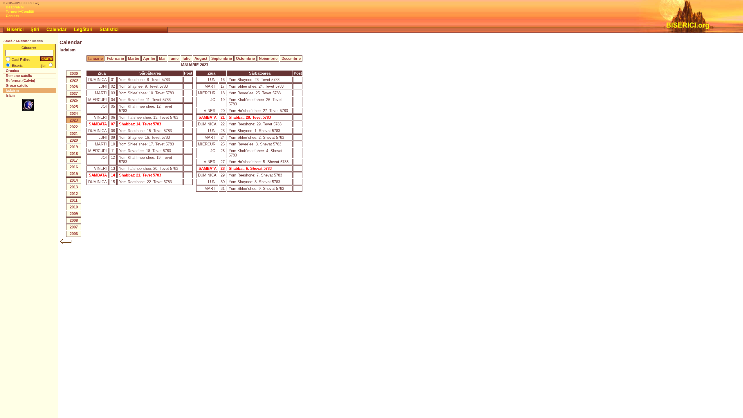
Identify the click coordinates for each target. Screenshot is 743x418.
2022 (74, 127)
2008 (74, 220)
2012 (74, 194)
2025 (74, 107)
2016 (74, 167)
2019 (74, 147)
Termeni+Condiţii (20, 12)
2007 (74, 227)
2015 (74, 174)
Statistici (109, 29)
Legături (83, 29)
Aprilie (149, 58)
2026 (74, 100)
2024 (74, 113)
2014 (74, 180)
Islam (10, 95)
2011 (73, 200)
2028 (74, 87)
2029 (74, 80)
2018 (74, 154)
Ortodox (12, 71)
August (200, 58)
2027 (74, 93)
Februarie (115, 58)
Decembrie (291, 58)
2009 (74, 214)
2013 (74, 187)
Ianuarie (95, 58)
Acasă (7, 40)
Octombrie (245, 58)
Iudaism (12, 90)
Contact (12, 16)
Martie (133, 58)
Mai (162, 58)
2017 (74, 160)
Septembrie (221, 58)
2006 (74, 234)
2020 (74, 140)
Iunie (173, 58)
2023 (74, 120)
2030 (74, 73)
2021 (74, 133)
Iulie (186, 58)
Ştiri (34, 29)
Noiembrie (268, 58)
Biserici (15, 29)
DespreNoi (15, 7)
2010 (74, 207)
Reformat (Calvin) (20, 80)
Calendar (56, 29)
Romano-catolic (19, 76)
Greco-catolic (17, 85)
